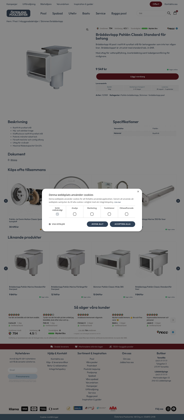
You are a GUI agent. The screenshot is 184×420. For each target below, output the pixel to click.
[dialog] (92, 210)
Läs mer (117, 202)
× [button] (138, 192)
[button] (57, 224)
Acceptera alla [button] (122, 224)
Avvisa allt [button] (97, 224)
